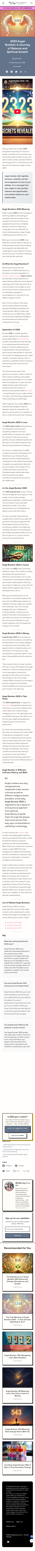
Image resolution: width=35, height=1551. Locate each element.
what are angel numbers (11, 276)
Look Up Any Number (17, 1135)
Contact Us (10, 1522)
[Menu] (3, 3)
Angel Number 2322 (14, 928)
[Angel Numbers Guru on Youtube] (8, 1542)
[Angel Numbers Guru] (17, 3)
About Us (19, 1522)
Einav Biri (18, 58)
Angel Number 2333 (14, 923)
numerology (23, 339)
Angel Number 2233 (14, 925)
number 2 (21, 833)
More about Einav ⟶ (21, 1208)
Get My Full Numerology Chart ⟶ (17, 1129)
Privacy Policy (11, 1526)
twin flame (6, 705)
